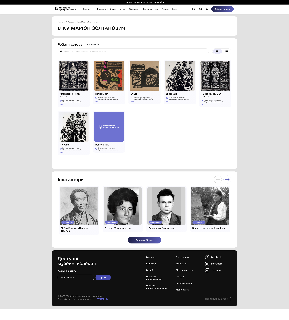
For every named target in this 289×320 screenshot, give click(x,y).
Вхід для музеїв (222, 9)
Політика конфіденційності (156, 287)
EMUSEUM (102, 299)
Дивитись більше (144, 240)
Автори (180, 276)
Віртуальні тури (184, 270)
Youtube (216, 270)
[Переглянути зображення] (85, 64)
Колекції (151, 263)
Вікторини (181, 263)
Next (227, 179)
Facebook (216, 257)
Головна (150, 257)
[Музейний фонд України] (66, 9)
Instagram (217, 264)
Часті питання (184, 283)
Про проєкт (182, 257)
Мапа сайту (182, 290)
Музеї (149, 270)
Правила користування (154, 277)
